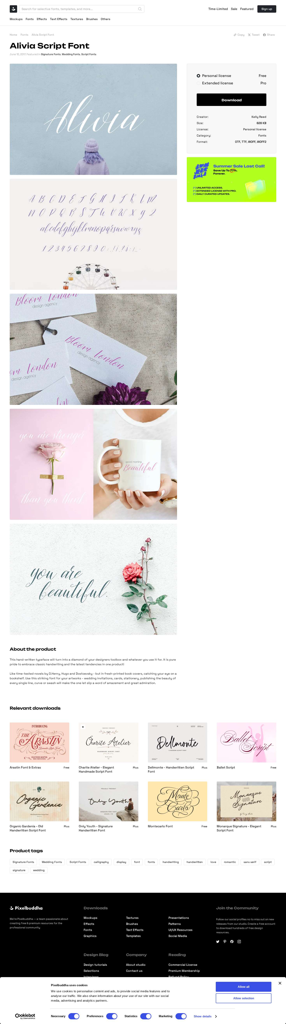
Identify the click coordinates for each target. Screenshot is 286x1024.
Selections (91, 970)
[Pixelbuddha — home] (13, 9)
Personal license (254, 129)
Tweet (256, 34)
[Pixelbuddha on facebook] (232, 941)
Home (13, 34)
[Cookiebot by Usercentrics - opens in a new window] (25, 1016)
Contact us (134, 970)
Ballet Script (226, 767)
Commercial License (182, 964)
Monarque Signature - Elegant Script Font (239, 828)
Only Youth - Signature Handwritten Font (96, 828)
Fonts (30, 19)
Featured (247, 9)
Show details (202, 1016)
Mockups (16, 19)
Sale (234, 9)
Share (271, 34)
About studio (136, 964)
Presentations (178, 917)
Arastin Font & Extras (25, 767)
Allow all (243, 986)
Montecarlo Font (160, 826)
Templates (133, 936)
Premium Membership (184, 970)
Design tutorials (95, 964)
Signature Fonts (51, 54)
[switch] (111, 1016)
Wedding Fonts (71, 54)
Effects (42, 19)
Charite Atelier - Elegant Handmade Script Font (96, 770)
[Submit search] (140, 9)
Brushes (92, 19)
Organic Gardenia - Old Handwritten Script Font (28, 828)
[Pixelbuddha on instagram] (239, 941)
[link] (83, 726)
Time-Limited (218, 9)
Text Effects (58, 19)
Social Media (177, 936)
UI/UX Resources (180, 930)
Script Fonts (88, 54)
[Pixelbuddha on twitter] (217, 941)
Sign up (266, 9)
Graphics (90, 936)
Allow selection (243, 998)
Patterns (174, 924)
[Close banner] (280, 983)
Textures (76, 19)
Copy (241, 34)
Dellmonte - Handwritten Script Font (171, 770)
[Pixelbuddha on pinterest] (224, 941)
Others (105, 19)
